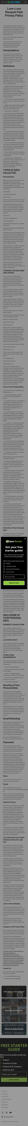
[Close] (25, 539)
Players (8, 563)
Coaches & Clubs (11, 566)
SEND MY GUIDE (14, 583)
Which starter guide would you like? (13, 561)
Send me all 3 (10, 572)
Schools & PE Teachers (13, 569)
